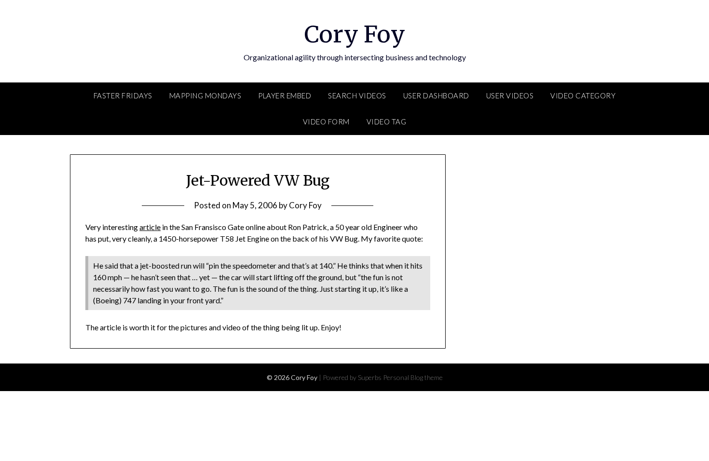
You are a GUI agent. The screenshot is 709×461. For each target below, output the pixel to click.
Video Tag (387, 121)
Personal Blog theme (413, 377)
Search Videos (357, 95)
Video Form (326, 121)
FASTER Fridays (123, 95)
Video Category (582, 95)
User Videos (510, 95)
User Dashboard (436, 95)
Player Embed (284, 95)
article (150, 226)
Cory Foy (354, 34)
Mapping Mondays (205, 95)
